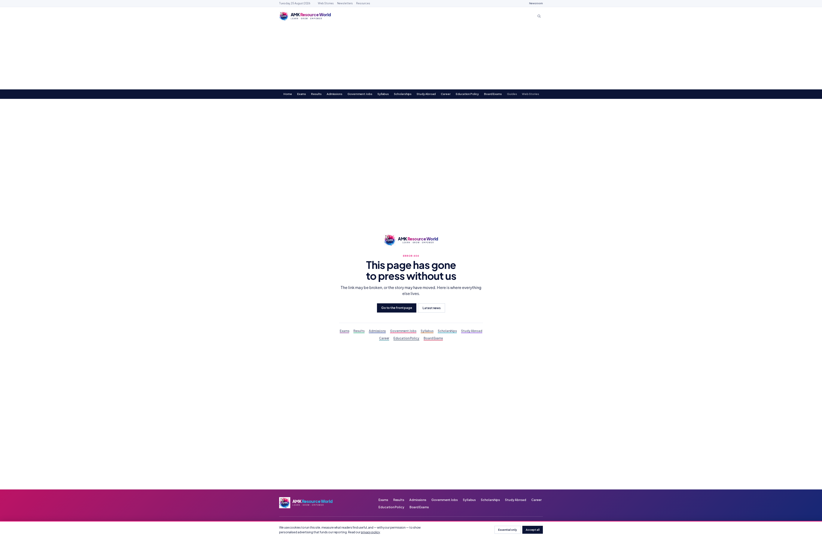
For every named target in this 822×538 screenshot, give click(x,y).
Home (287, 94)
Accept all (532, 529)
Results (316, 94)
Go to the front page (396, 308)
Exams (301, 94)
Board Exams (493, 94)
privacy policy (370, 532)
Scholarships (402, 94)
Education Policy (467, 94)
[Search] (539, 16)
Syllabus (383, 94)
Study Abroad (426, 94)
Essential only (507, 529)
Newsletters (345, 3)
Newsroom (536, 3)
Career (446, 94)
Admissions (334, 94)
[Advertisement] (411, 57)
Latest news (432, 308)
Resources (363, 3)
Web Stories (326, 3)
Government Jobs (359, 94)
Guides (512, 94)
